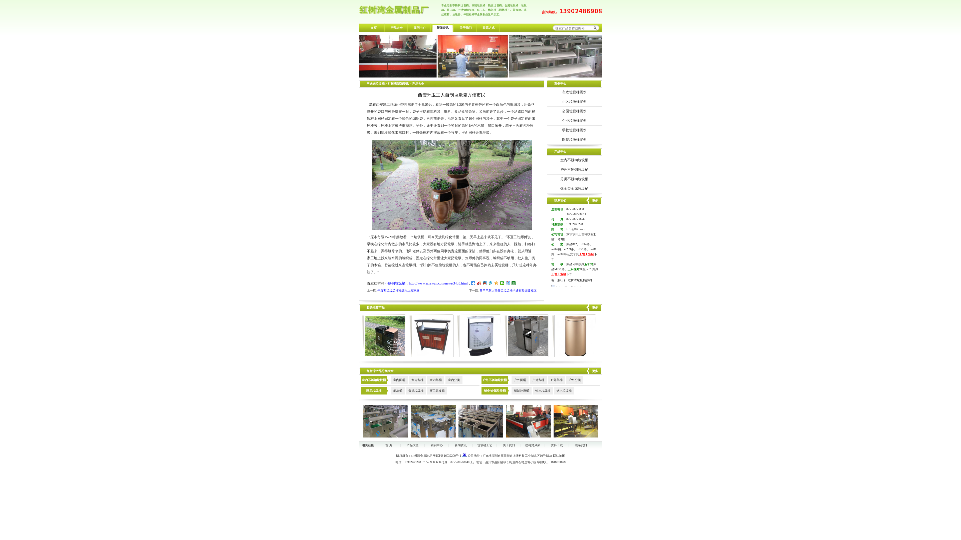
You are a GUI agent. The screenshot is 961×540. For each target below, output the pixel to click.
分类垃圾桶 (415, 390)
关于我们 (466, 28)
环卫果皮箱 (437, 390)
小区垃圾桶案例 (574, 102)
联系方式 (489, 28)
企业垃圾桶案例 (574, 120)
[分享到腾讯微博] (491, 283)
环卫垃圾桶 (373, 390)
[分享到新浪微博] (479, 283)
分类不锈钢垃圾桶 (574, 179)
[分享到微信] (502, 283)
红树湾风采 (532, 445)
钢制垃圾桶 (521, 390)
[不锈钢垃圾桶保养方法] (527, 356)
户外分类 (575, 380)
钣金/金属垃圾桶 (495, 390)
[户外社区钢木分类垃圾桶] (431, 356)
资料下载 (557, 445)
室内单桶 (436, 380)
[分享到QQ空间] (496, 283)
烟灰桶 (397, 390)
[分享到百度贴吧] (508, 283)
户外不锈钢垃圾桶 (574, 170)
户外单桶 (557, 380)
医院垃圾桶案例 (574, 140)
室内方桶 (417, 380)
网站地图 (559, 456)
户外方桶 (538, 380)
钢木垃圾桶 (564, 390)
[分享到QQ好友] (485, 283)
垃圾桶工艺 (484, 445)
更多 (595, 307)
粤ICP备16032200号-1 (447, 456)
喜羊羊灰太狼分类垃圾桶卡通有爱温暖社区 (508, 290)
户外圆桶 (520, 380)
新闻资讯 (443, 28)
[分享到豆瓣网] (514, 283)
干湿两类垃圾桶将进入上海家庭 (398, 290)
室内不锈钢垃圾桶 (574, 160)
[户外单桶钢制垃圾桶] (479, 356)
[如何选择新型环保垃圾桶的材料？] (384, 356)
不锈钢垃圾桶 (376, 84)
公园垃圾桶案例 (574, 111)
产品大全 (397, 28)
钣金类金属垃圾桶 (574, 188)
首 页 (373, 28)
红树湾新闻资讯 (399, 84)
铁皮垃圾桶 (542, 390)
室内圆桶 (399, 380)
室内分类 (454, 380)
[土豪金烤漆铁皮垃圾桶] (574, 356)
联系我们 (581, 445)
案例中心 (420, 28)
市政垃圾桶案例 (574, 92)
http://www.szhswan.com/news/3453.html (438, 283)
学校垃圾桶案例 (574, 130)
